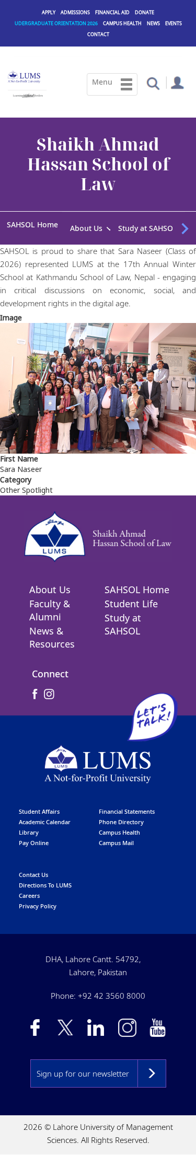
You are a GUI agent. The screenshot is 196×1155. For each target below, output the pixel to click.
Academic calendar (45, 816)
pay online (34, 837)
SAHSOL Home (32, 224)
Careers (29, 890)
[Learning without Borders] (27, 94)
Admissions (75, 12)
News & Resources (52, 631)
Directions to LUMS (45, 879)
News (153, 23)
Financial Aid (112, 12)
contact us (33, 869)
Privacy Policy (37, 900)
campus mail (116, 837)
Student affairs (39, 806)
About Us (50, 584)
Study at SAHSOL (123, 618)
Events (173, 23)
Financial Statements (127, 806)
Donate (144, 12)
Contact (98, 34)
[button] (153, 83)
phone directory (121, 816)
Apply (48, 12)
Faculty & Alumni (49, 604)
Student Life (131, 598)
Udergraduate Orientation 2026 (56, 23)
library (29, 826)
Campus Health (122, 23)
